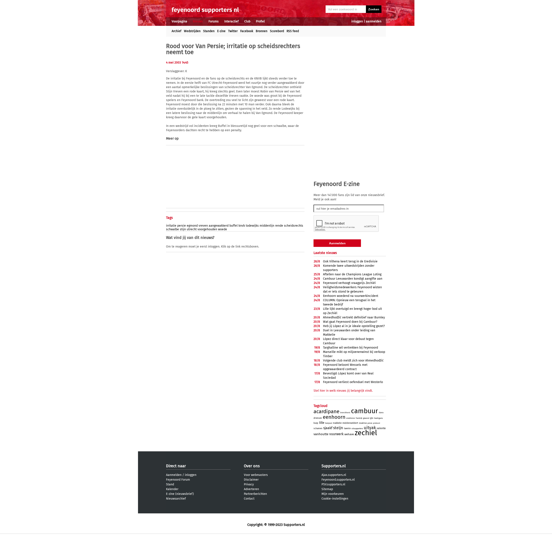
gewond (366, 418)
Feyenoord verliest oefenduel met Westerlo (353, 382)
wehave (349, 434)
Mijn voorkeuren (332, 494)
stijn (183, 229)
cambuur (364, 411)
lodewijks (252, 225)
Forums (214, 21)
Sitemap (327, 489)
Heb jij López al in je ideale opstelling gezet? (354, 326)
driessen (318, 418)
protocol (376, 423)
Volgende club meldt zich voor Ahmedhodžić (353, 360)
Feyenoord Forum (178, 479)
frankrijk (359, 418)
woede (222, 229)
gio (371, 418)
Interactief (231, 21)
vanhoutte (321, 434)
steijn (338, 427)
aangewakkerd (219, 225)
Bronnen (261, 31)
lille (321, 423)
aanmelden (373, 21)
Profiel (260, 21)
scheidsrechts (293, 225)
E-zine (221, 31)
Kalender (172, 489)
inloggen (357, 21)
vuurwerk (336, 434)
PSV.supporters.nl (333, 484)
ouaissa (363, 423)
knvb (241, 225)
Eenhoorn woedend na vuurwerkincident (350, 296)
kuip (316, 423)
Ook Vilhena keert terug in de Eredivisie (350, 261)
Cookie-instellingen (334, 498)
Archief (176, 31)
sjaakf (327, 428)
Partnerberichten (255, 494)
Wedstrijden (192, 31)
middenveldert (350, 423)
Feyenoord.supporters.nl (338, 479)
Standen (209, 31)
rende (279, 225)
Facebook (246, 31)
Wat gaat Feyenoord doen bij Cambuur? (350, 322)
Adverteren (251, 489)
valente (381, 428)
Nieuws (198, 21)
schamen (318, 428)
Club (247, 21)
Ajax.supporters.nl (333, 475)
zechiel (366, 432)
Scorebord (277, 31)
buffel (233, 225)
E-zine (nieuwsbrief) (180, 494)
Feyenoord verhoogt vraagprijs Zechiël (349, 283)
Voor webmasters (256, 475)
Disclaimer (251, 479)
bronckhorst (345, 413)
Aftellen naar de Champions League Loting (352, 274)
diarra (381, 413)
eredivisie (350, 418)
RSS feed (293, 31)
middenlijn (267, 225)
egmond (192, 225)
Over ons (252, 466)
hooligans (378, 418)
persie (181, 225)
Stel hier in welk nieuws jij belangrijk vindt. (343, 391)
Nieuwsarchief (176, 498)
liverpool (328, 423)
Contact (249, 498)
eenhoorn (334, 417)
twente (347, 428)
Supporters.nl (333, 466)
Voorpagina (179, 21)
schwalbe (172, 229)
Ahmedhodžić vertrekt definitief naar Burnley (354, 317)
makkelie (337, 423)
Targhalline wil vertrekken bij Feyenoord (350, 347)
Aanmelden (174, 475)
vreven (203, 225)
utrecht (192, 229)
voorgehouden (207, 229)
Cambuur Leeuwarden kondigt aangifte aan (352, 278)
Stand (170, 484)
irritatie (171, 225)
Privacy (249, 484)
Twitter (233, 31)
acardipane (326, 411)
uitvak (370, 427)
